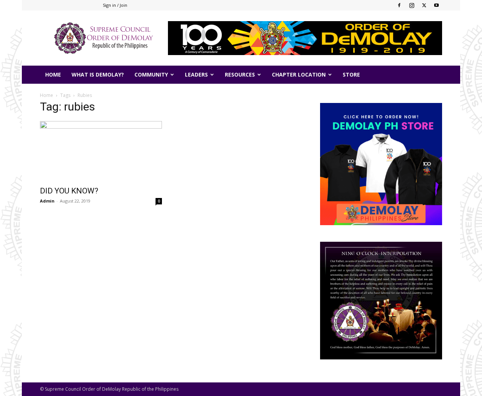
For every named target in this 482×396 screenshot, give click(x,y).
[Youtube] (436, 5)
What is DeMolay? (98, 74)
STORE (351, 74)
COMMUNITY (151, 74)
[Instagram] (411, 5)
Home (46, 95)
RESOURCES (240, 74)
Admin (47, 201)
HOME (53, 74)
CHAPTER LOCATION (299, 74)
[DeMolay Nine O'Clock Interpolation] (381, 300)
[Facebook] (399, 5)
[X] (424, 5)
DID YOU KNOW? (69, 190)
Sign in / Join (115, 5)
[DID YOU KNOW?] (101, 151)
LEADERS (196, 74)
